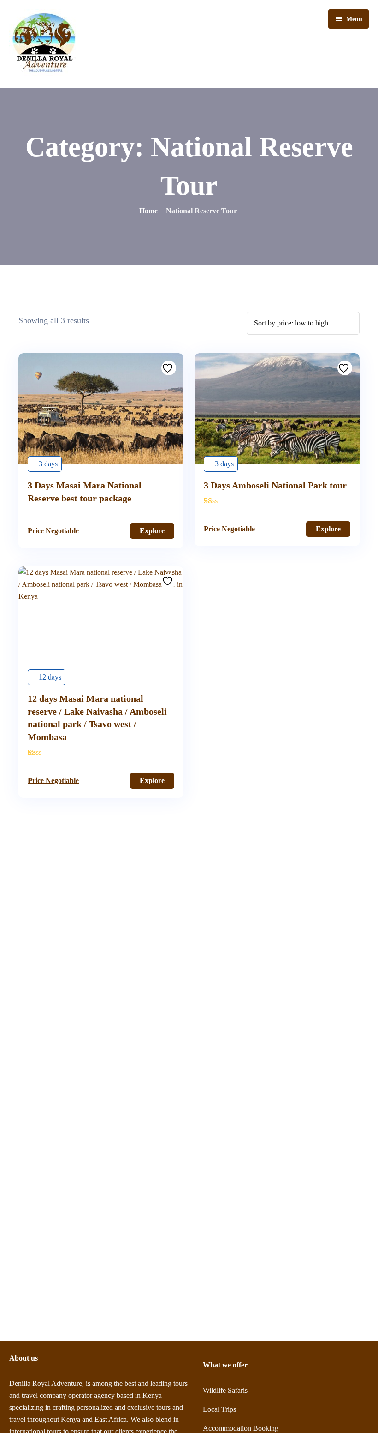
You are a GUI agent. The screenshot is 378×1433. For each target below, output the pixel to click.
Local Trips (219, 1409)
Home (148, 211)
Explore (152, 531)
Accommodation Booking (240, 1428)
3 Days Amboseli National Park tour (275, 485)
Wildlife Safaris (225, 1390)
